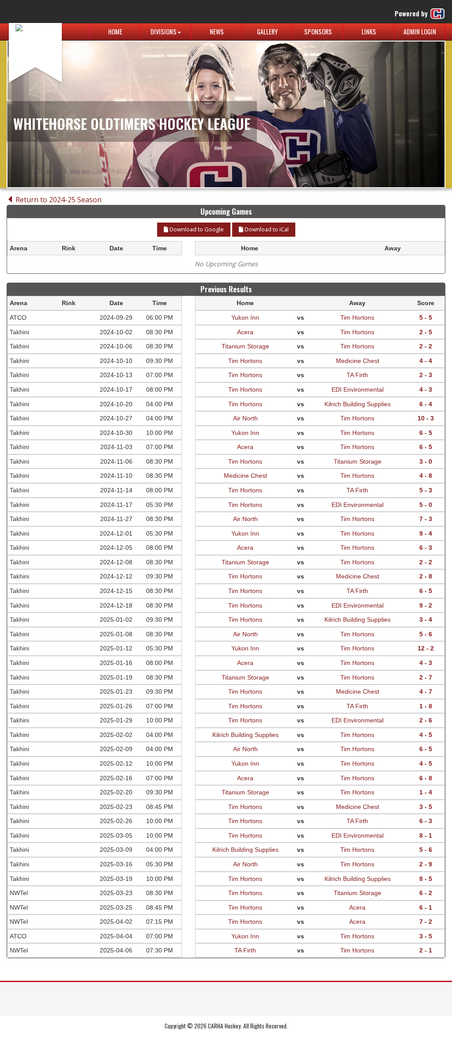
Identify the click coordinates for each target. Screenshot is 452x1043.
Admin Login (419, 31)
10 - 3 (426, 418)
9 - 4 (425, 533)
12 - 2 (426, 648)
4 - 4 (425, 360)
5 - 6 (425, 634)
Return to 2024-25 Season (58, 199)
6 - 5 (425, 432)
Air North (245, 418)
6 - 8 (425, 778)
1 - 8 (425, 706)
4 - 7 (425, 691)
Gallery (267, 31)
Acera (245, 332)
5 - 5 (425, 317)
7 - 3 (425, 518)
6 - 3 (425, 547)
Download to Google (196, 229)
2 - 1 (425, 950)
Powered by (412, 13)
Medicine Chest (357, 360)
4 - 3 (425, 389)
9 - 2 (425, 605)
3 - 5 (425, 806)
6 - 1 (425, 907)
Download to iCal (266, 229)
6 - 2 (425, 892)
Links (369, 31)
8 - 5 (425, 878)
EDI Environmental (357, 389)
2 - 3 (425, 374)
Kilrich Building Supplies (357, 404)
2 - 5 (425, 332)
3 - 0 (425, 461)
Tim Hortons (357, 317)
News (217, 31)
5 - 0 (425, 504)
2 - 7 (425, 677)
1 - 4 (425, 792)
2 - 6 (425, 720)
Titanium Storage (245, 346)
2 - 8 (425, 576)
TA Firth (357, 374)
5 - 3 (425, 490)
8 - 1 (425, 835)
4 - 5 (425, 734)
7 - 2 (425, 921)
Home (115, 31)
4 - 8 (425, 475)
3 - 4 (425, 619)
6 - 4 (425, 404)
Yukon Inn (245, 317)
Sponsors (318, 31)
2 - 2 (425, 346)
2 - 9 (425, 864)
